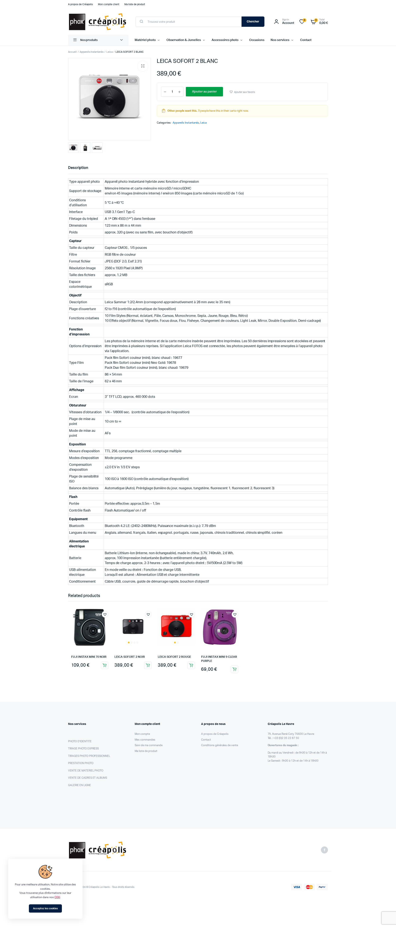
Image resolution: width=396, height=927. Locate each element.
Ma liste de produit (134, 4)
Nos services (280, 40)
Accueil (72, 52)
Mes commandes (145, 740)
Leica (109, 52)
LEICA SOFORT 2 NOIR (129, 656)
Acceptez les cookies (45, 908)
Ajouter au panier (104, 665)
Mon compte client (108, 4)
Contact (305, 40)
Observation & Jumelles (183, 40)
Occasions (256, 40)
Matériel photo (145, 40)
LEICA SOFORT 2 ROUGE (174, 656)
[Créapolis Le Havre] (97, 21)
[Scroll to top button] (387, 918)
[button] (143, 66)
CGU (57, 897)
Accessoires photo (225, 40)
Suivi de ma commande (149, 745)
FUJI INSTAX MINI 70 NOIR (88, 656)
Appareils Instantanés (92, 52)
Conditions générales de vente (219, 745)
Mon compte (142, 734)
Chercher (253, 21)
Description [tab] (78, 168)
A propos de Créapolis (80, 4)
